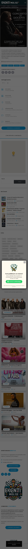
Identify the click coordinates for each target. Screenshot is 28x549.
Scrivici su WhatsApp (14, 281)
